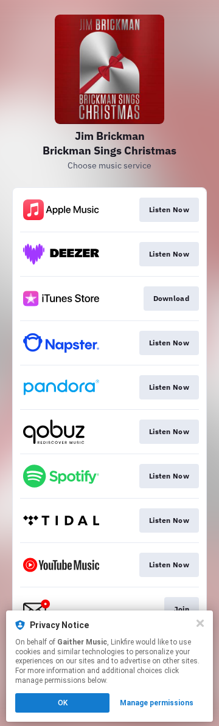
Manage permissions (156, 703)
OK (63, 703)
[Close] (200, 623)
